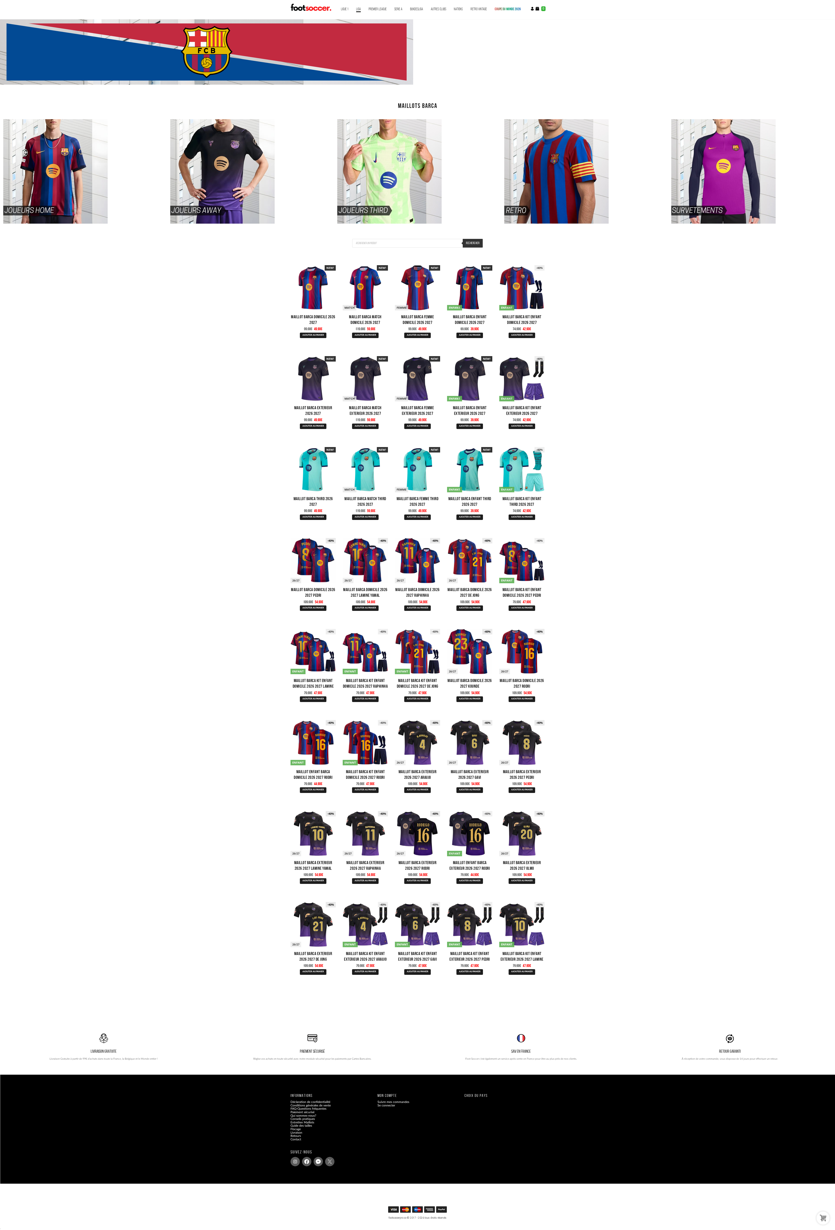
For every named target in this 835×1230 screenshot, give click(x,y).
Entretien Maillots (302, 1122)
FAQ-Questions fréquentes (308, 1109)
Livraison (296, 1132)
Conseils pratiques (303, 1119)
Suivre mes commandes (393, 1102)
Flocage (296, 1129)
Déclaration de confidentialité (310, 1102)
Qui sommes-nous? (303, 1115)
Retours (296, 1136)
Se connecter (386, 1105)
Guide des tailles (301, 1126)
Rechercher (472, 243)
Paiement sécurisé (302, 1112)
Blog (293, 1143)
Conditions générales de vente (311, 1105)
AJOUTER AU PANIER (313, 335)
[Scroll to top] (418, 1211)
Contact (296, 1139)
